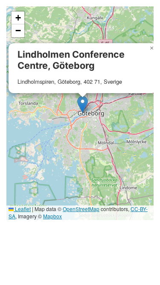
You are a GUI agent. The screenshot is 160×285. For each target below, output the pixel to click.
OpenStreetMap (81, 208)
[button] (82, 104)
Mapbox (52, 216)
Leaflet (22, 208)
